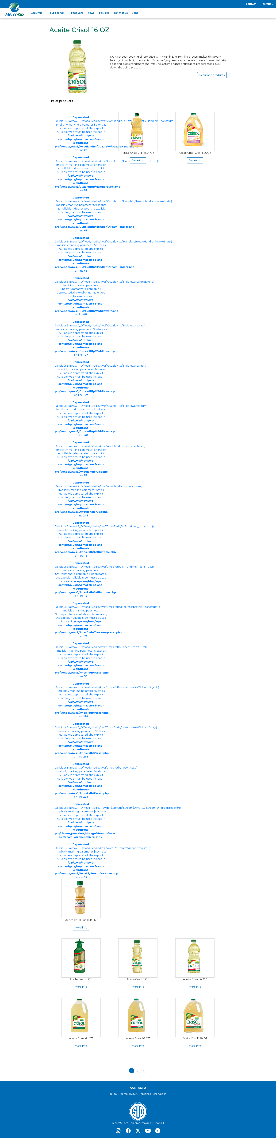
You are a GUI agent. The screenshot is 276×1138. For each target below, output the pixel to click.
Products (77, 13)
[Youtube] (147, 1130)
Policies (104, 13)
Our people (57, 13)
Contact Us (121, 13)
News (91, 13)
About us (36, 13)
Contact (251, 4)
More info (81, 927)
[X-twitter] (138, 1130)
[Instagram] (118, 1130)
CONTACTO (138, 1087)
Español (268, 4)
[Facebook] (128, 1130)
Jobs (135, 13)
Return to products (212, 75)
